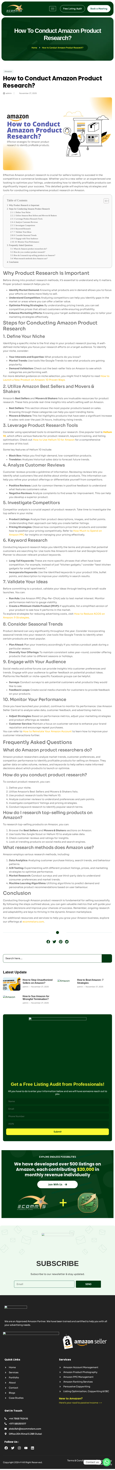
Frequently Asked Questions (21, 245)
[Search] (107, 958)
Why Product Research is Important (24, 205)
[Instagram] (19, 1448)
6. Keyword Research (22, 229)
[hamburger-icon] (52, 8)
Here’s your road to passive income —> (80, 1402)
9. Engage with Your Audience (26, 238)
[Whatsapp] (107, 1462)
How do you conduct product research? (29, 252)
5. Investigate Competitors (24, 225)
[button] (48, 941)
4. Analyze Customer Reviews (26, 222)
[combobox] (52, 958)
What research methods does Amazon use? (31, 258)
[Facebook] (6, 1448)
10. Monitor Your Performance (27, 242)
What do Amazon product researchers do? (30, 249)
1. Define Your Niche (22, 212)
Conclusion (13, 262)
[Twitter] (12, 1448)
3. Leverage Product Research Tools (28, 219)
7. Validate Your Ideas (22, 232)
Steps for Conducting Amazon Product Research (29, 209)
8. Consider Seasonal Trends (25, 235)
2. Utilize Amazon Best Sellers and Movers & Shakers (35, 215)
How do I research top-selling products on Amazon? (34, 255)
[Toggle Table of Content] (104, 200)
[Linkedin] (32, 1448)
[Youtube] (26, 1448)
